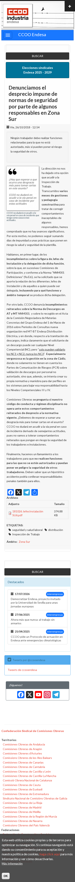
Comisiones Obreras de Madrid (22, 807)
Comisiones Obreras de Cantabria (24, 767)
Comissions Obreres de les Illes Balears (27, 757)
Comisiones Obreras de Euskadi (22, 789)
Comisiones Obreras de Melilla (22, 812)
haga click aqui (50, 854)
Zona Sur (24, 541)
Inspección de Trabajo (26, 534)
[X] (28, 693)
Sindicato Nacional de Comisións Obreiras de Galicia (35, 798)
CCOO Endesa (32, 34)
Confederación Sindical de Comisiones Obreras (32, 731)
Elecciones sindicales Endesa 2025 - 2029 (37, 70)
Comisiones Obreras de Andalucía (24, 744)
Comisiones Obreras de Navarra (22, 821)
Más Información (12, 863)
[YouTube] (37, 693)
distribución (55, 529)
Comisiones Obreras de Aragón (22, 749)
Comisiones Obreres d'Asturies (22, 753)
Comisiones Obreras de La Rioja (22, 802)
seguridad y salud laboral (27, 529)
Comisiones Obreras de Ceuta (22, 785)
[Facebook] (20, 693)
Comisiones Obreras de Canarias (23, 762)
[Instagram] (46, 693)
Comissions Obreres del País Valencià (26, 825)
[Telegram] (55, 693)
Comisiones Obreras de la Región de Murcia (30, 816)
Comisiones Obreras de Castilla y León (27, 771)
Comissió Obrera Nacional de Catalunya (27, 780)
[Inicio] (18, 15)
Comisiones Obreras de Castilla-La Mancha (29, 776)
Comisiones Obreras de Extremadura (26, 794)
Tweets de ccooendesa (22, 669)
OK (6, 876)
